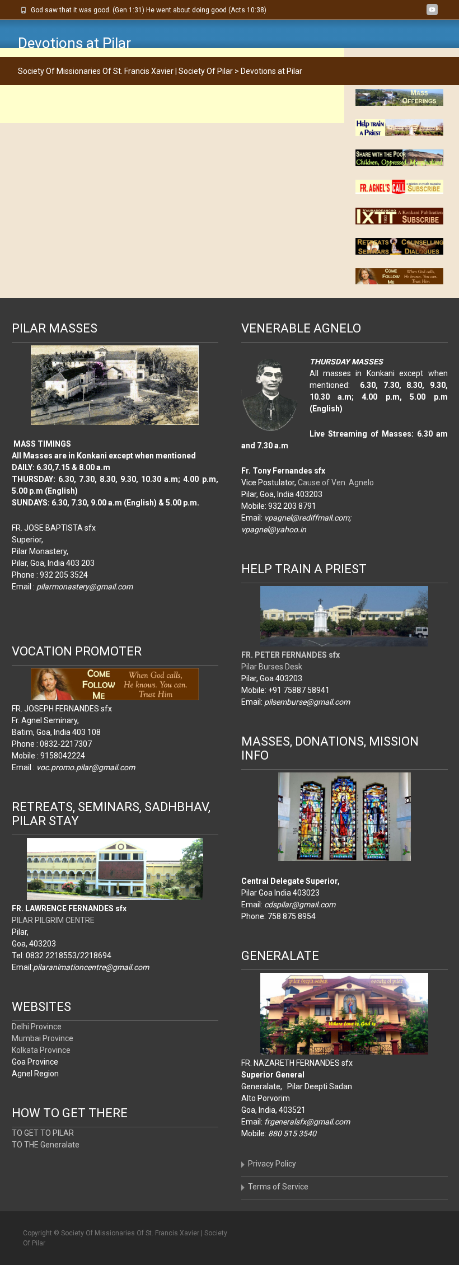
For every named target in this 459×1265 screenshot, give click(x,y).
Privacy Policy (272, 1163)
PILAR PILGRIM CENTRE (53, 920)
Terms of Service (278, 1186)
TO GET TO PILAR (43, 1132)
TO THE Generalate (45, 1144)
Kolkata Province (41, 1050)
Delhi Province (37, 1026)
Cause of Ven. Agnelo (336, 482)
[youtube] (432, 14)
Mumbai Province (42, 1038)
